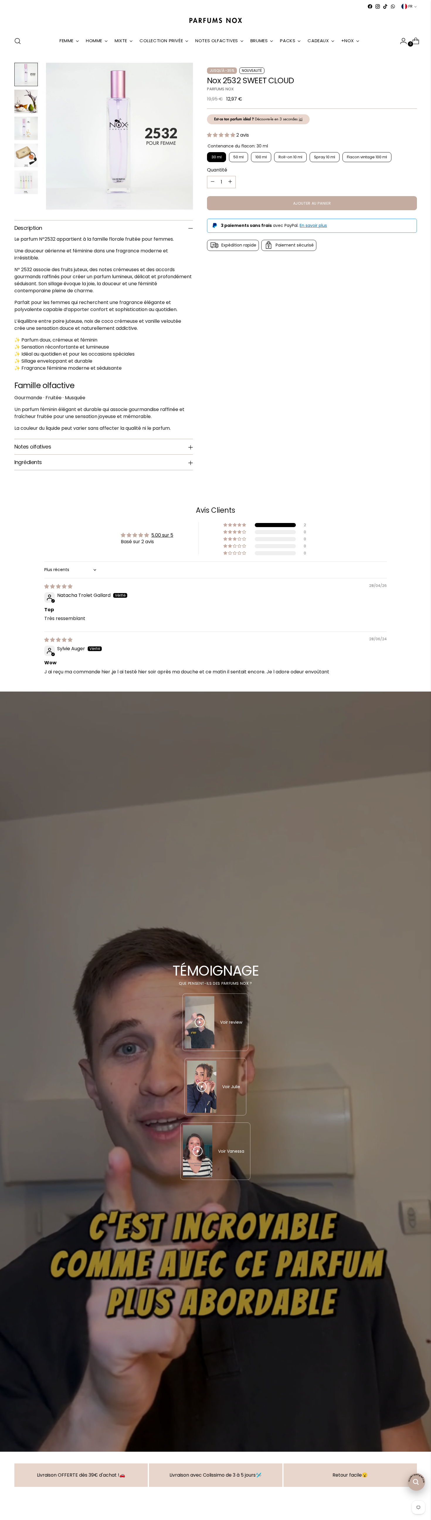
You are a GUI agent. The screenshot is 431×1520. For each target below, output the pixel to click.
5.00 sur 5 (162, 535)
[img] (58, 586)
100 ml (261, 156)
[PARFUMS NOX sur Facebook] (370, 6)
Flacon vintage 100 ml (367, 156)
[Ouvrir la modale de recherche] (17, 41)
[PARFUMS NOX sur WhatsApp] (393, 6)
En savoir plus (313, 225)
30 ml (216, 156)
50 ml (238, 156)
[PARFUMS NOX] (215, 21)
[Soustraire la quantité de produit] (212, 182)
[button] (221, 134)
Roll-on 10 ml (290, 156)
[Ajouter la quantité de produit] (230, 182)
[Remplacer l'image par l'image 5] (26, 182)
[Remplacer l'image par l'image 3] (26, 128)
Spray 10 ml (324, 156)
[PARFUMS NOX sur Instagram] (377, 6)
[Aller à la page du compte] (401, 41)
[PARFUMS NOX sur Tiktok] (385, 6)
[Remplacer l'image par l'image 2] (26, 101)
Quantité (217, 169)
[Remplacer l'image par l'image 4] (26, 155)
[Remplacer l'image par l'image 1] (26, 74)
